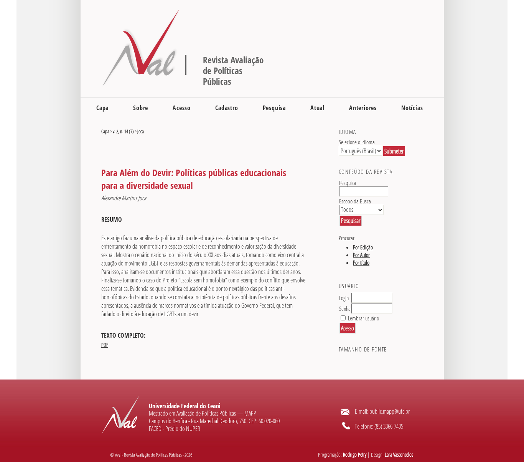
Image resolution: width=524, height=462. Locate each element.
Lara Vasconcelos (399, 454)
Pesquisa (274, 108)
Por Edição (363, 247)
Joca (140, 131)
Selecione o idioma (357, 142)
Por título (361, 262)
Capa (102, 108)
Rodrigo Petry (354, 454)
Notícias (412, 108)
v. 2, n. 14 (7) (123, 131)
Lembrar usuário (363, 318)
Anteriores (363, 108)
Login (344, 298)
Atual (317, 108)
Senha (345, 308)
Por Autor (361, 255)
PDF (104, 344)
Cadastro (226, 108)
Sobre (140, 108)
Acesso (182, 108)
